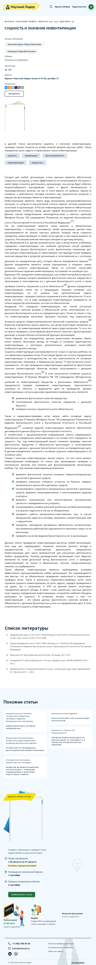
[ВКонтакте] (6, 87)
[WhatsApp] (22, 87)
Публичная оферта (55, 951)
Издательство (79, 6)
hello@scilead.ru (21, 948)
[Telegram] (12, 87)
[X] (16, 87)
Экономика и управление (16, 60)
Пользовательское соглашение (60, 947)
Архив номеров (62, 6)
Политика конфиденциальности (61, 943)
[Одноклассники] (9, 87)
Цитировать (14, 93)
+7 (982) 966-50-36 (21, 943)
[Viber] (19, 87)
